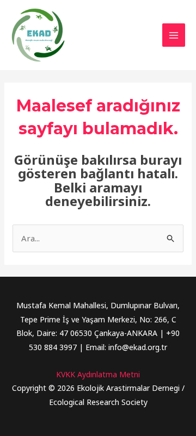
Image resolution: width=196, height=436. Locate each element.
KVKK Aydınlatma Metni (98, 374)
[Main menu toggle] (174, 35)
